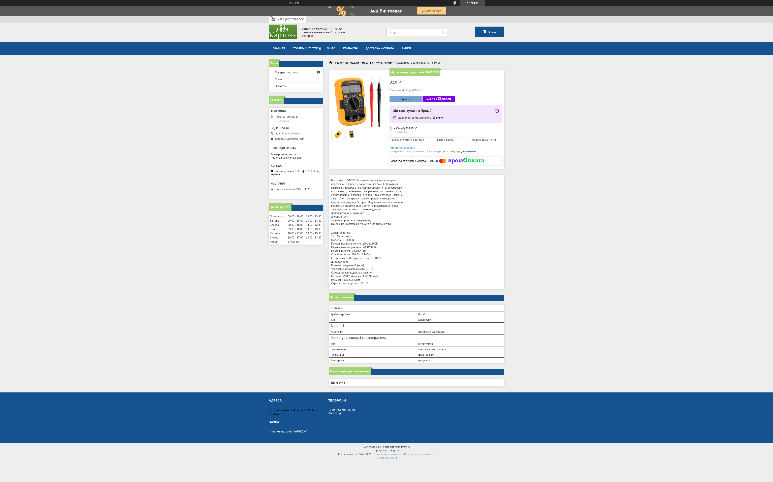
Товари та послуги (347, 62)
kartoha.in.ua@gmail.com (289, 138)
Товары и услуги (305, 48)
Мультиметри (384, 62)
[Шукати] (443, 32)
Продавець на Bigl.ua (386, 450)
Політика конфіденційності (419, 454)
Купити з (431, 98)
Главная (279, 48)
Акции (406, 48)
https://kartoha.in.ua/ (287, 133)
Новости (280, 86)
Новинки (367, 62)
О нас (331, 48)
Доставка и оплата (380, 48)
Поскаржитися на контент (387, 454)
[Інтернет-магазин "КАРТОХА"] (283, 32)
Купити (405, 99)
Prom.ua (405, 447)
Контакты (350, 48)
